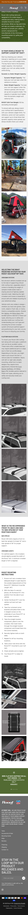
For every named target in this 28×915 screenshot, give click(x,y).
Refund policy (6, 906)
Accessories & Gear (7, 833)
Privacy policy (13, 906)
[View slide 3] (15, 789)
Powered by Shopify (19, 903)
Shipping (4, 847)
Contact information (18, 908)
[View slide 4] (17, 789)
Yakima (6, 313)
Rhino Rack (16, 313)
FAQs (3, 838)
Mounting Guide (6, 836)
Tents (3, 831)
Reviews (4, 841)
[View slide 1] (11, 789)
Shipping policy (9, 908)
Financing (4, 844)
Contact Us (5, 849)
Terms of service (21, 906)
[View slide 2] (13, 789)
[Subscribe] (23, 878)
